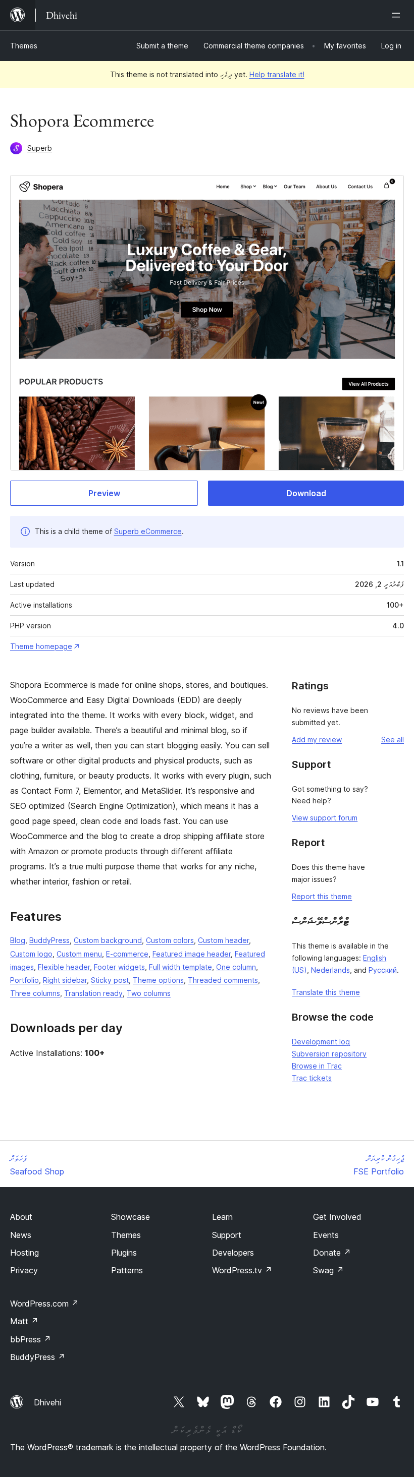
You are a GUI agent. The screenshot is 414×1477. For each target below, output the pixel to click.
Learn (222, 1217)
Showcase (130, 1217)
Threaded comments (223, 980)
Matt (24, 1321)
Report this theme (322, 896)
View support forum (324, 817)
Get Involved (337, 1217)
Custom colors (170, 940)
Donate (332, 1253)
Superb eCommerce (148, 531)
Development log (321, 1041)
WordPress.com (44, 1303)
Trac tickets (312, 1078)
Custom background (108, 940)
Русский (383, 970)
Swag (328, 1270)
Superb (39, 148)
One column (236, 967)
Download (306, 493)
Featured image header (191, 954)
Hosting (24, 1253)
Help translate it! (276, 74)
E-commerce (127, 954)
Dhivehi (47, 1402)
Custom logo (31, 954)
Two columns (149, 993)
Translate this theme (326, 992)
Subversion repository (329, 1053)
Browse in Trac (317, 1065)
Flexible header (64, 967)
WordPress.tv (242, 1270)
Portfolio (24, 980)
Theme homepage (41, 646)
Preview (104, 493)
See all (392, 739)
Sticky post (110, 980)
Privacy (24, 1270)
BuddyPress (49, 940)
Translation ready (93, 993)
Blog (17, 940)
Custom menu (79, 954)
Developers (233, 1253)
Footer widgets (119, 967)
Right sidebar (65, 980)
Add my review (317, 739)
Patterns (127, 1270)
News (20, 1235)
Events (326, 1235)
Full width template (180, 967)
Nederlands (330, 970)
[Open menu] (398, 15)
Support (226, 1235)
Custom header (223, 940)
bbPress (30, 1339)
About (21, 1217)
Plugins (124, 1253)
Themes (23, 45)
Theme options (158, 980)
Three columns (35, 993)
